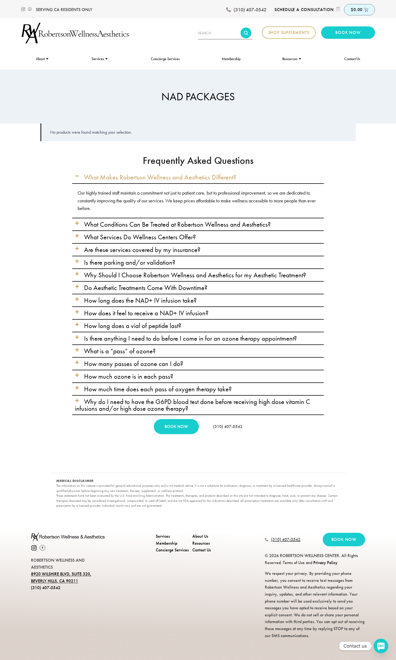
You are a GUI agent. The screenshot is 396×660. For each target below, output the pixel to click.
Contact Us (352, 58)
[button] (198, 177)
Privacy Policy (325, 562)
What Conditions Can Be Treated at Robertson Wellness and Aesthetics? (177, 224)
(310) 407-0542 (250, 9)
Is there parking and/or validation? (129, 262)
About (40, 58)
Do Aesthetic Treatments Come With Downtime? (145, 287)
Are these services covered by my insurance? (142, 249)
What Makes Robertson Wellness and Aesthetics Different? (160, 177)
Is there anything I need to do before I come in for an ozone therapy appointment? (190, 338)
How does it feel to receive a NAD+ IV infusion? (146, 313)
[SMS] (381, 646)
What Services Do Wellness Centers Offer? (140, 237)
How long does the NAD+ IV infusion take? (140, 300)
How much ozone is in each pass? (128, 376)
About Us (200, 536)
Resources (289, 58)
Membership (231, 58)
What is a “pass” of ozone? (120, 351)
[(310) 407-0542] (228, 9)
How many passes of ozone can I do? (133, 363)
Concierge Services (165, 58)
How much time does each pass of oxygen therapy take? (158, 389)
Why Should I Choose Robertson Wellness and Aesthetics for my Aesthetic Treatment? (195, 275)
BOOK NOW (176, 426)
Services (98, 58)
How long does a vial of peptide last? (132, 325)
